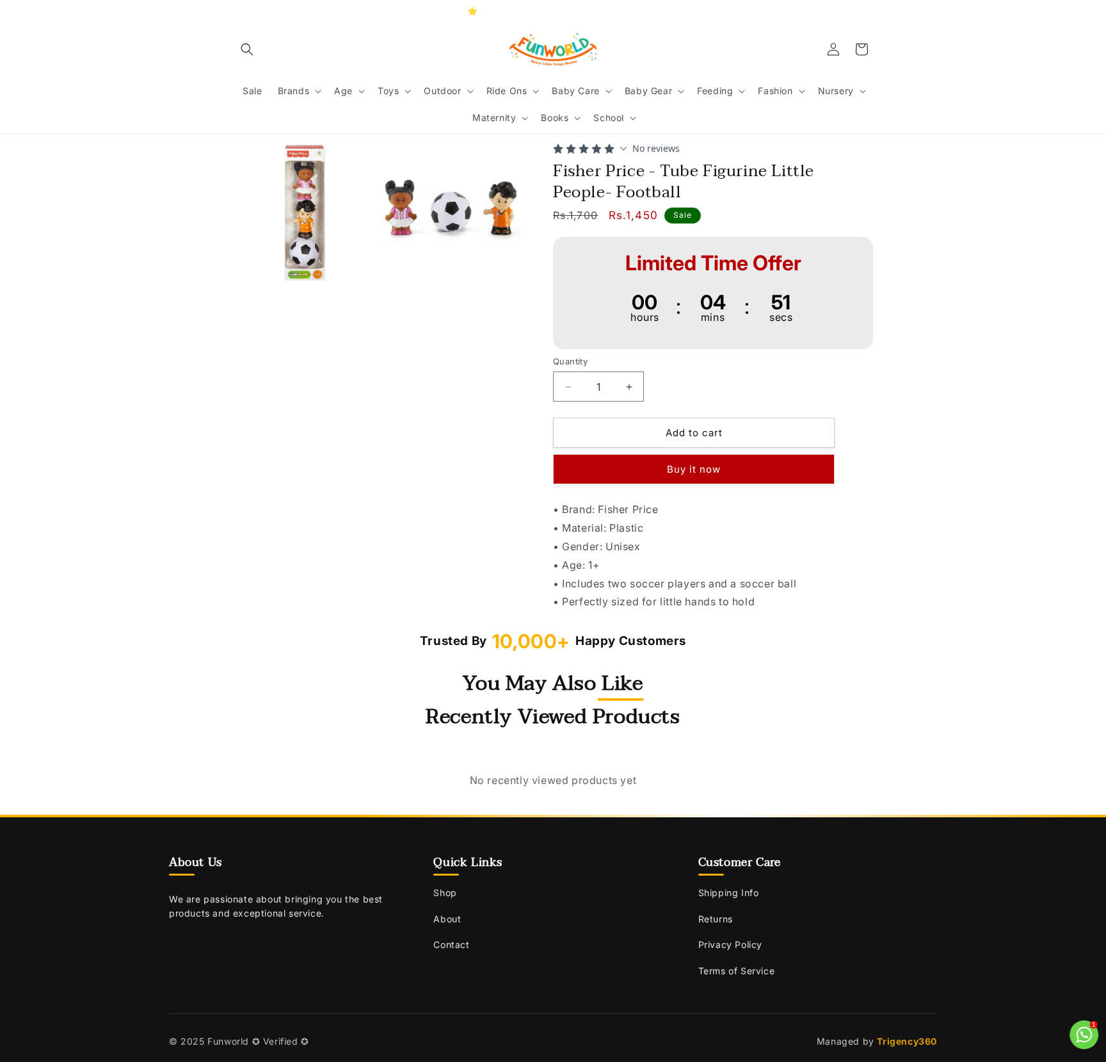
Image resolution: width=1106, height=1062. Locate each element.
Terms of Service (736, 970)
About (447, 918)
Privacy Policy (730, 944)
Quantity (570, 361)
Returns (715, 918)
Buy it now (694, 469)
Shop (444, 892)
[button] (247, 49)
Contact (451, 944)
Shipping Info (728, 892)
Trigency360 (907, 1041)
